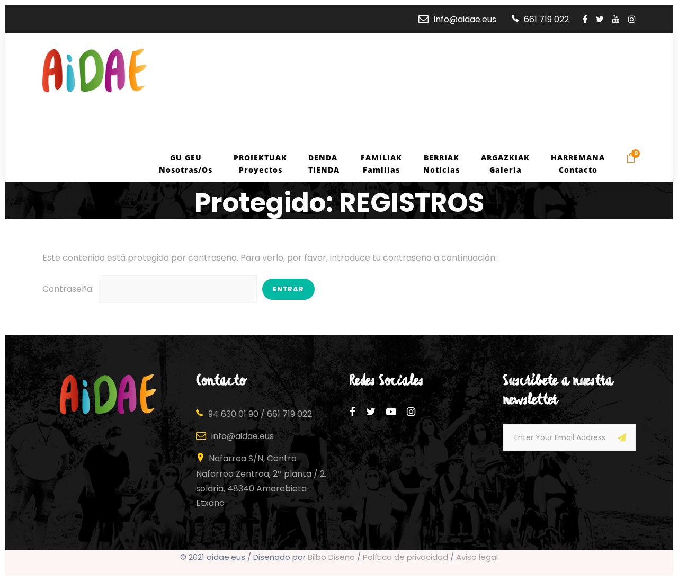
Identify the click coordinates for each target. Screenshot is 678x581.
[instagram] (632, 19)
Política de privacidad (405, 556)
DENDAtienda (324, 164)
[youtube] (616, 19)
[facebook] (585, 19)
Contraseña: (69, 289)
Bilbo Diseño (331, 556)
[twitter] (600, 19)
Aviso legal (477, 556)
